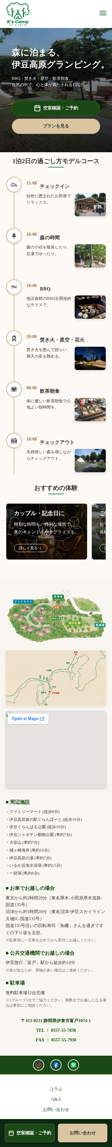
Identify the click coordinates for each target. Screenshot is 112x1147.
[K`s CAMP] (18, 14)
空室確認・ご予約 (60, 108)
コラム (56, 1089)
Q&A (56, 1099)
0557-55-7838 (63, 1030)
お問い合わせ (56, 1109)
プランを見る (56, 126)
